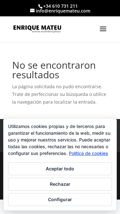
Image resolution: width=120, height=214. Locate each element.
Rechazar (60, 184)
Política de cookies (88, 153)
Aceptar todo (60, 168)
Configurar (60, 199)
